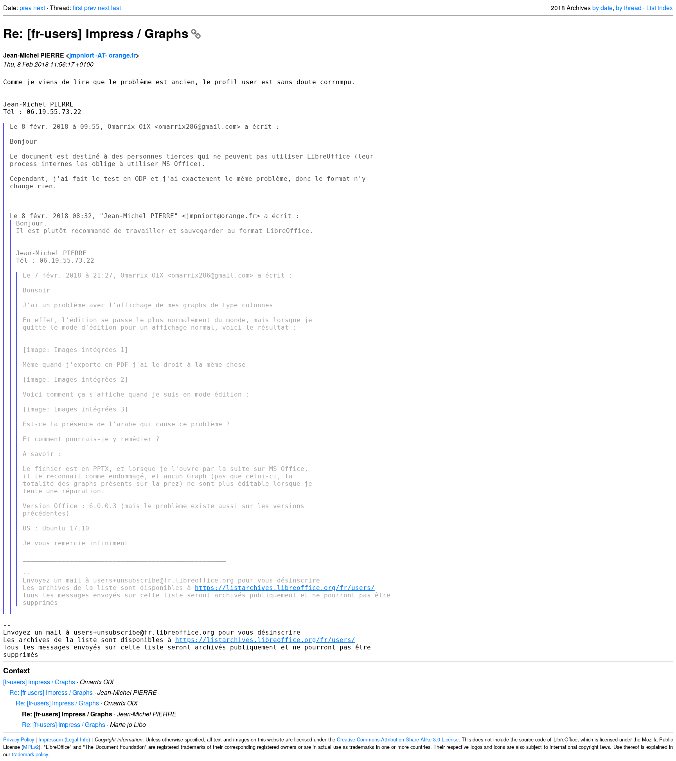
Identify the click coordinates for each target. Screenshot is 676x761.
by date (602, 7)
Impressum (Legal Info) (64, 739)
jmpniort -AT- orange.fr (102, 55)
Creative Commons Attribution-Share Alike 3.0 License (397, 739)
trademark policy (30, 754)
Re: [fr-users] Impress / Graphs (96, 33)
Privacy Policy (18, 739)
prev (26, 7)
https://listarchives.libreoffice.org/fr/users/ (285, 587)
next (39, 7)
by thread (629, 7)
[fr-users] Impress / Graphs (39, 681)
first (78, 7)
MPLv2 (31, 746)
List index (659, 7)
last (116, 7)
